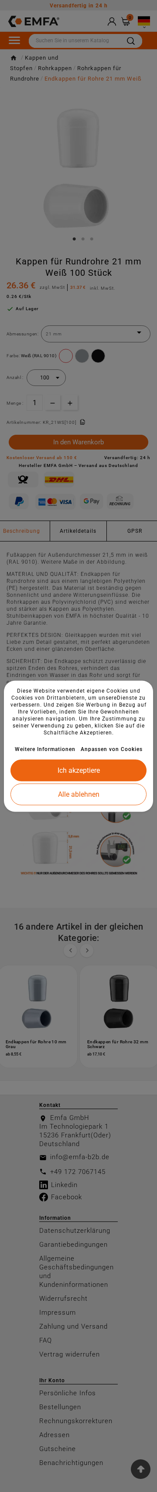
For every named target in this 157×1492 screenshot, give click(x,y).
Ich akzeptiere (79, 770)
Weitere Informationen (45, 749)
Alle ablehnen (78, 794)
